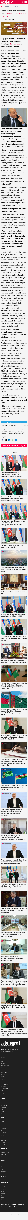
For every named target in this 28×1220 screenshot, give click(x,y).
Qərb (2, 1195)
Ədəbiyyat (3, 1154)
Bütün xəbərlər (5, 1204)
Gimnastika (3, 1166)
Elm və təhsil (4, 1105)
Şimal (2, 1191)
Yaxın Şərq (3, 1128)
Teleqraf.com (15, 44)
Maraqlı (3, 1144)
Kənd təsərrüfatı (5, 1084)
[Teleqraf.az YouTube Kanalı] (14, 445)
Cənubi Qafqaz (22, 429)
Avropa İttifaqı (12, 433)
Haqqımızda (4, 1207)
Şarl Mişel (21, 433)
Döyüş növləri (4, 1169)
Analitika (3, 1076)
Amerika (3, 1123)
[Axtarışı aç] (22, 2)
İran (2, 431)
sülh (17, 433)
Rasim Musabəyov (12, 431)
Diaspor (3, 1063)
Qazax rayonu (4, 433)
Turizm (2, 1095)
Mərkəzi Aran (4, 1187)
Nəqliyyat (3, 1093)
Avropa (2, 1130)
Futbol (2, 1173)
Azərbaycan (3, 429)
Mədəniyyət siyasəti (5, 1152)
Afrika (2, 1121)
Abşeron (3, 1193)
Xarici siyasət (4, 1070)
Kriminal (3, 1142)
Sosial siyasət (4, 1103)
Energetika (3, 1086)
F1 (1, 1164)
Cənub (2, 1197)
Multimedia (21, 1204)
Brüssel (5, 431)
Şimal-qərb (3, 1189)
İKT (2, 1090)
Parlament (3, 1068)
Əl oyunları (3, 1171)
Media (2, 1111)
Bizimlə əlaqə (13, 1207)
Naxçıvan (3, 1199)
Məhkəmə (3, 1140)
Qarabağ (9, 429)
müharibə (20, 431)
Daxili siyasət (4, 1072)
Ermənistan (15, 429)
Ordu (2, 1061)
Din (1, 1113)
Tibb (2, 1109)
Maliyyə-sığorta (4, 1088)
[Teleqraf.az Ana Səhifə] (7, 2)
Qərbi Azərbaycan (5, 1065)
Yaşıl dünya (3, 1107)
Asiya (2, 1126)
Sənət (2, 1156)
